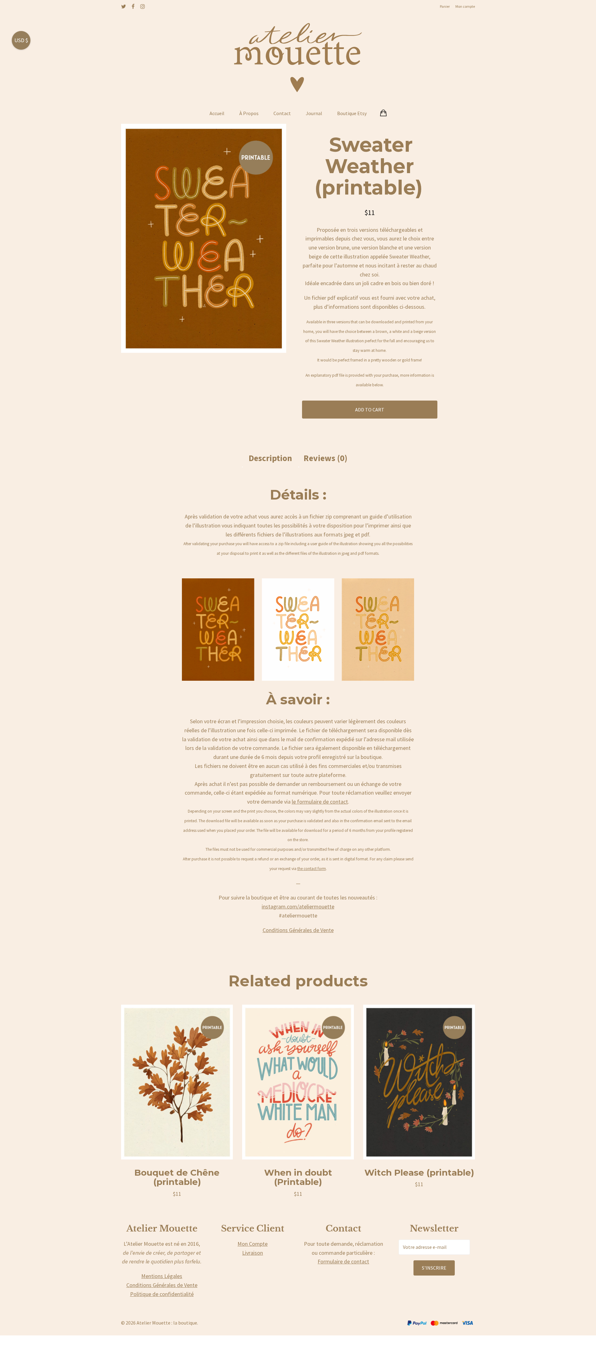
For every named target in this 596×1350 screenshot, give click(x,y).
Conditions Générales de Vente (298, 930)
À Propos (249, 113)
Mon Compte (252, 1243)
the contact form (311, 868)
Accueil (217, 113)
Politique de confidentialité (162, 1294)
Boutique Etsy (352, 113)
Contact (282, 113)
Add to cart (369, 409)
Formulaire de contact (343, 1261)
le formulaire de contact (320, 801)
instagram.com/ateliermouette (298, 906)
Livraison (252, 1252)
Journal (314, 113)
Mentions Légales (161, 1276)
